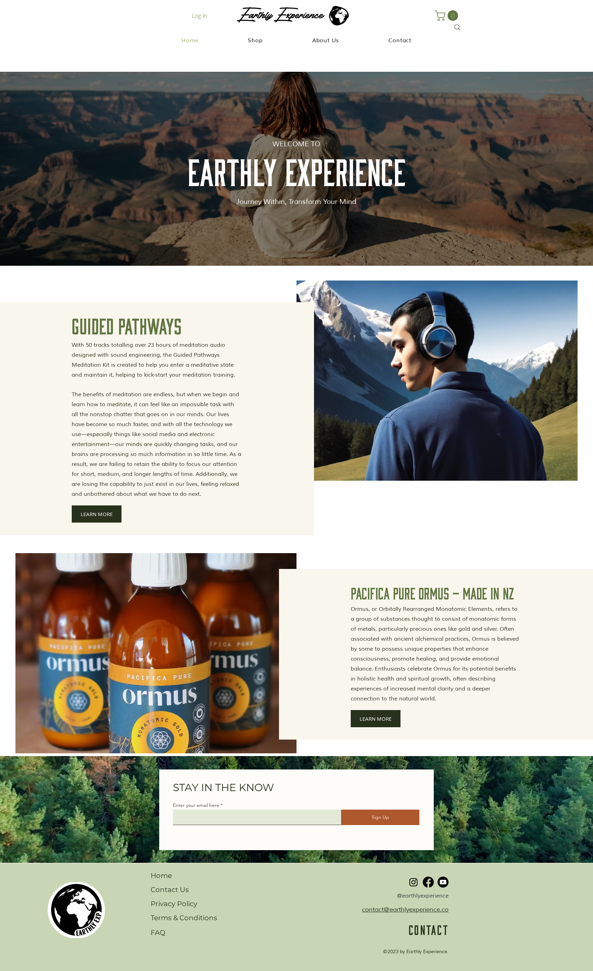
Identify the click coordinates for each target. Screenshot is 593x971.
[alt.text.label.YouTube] (443, 882)
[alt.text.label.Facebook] (428, 882)
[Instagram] (413, 882)
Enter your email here (196, 805)
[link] (448, 15)
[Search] (457, 27)
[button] (255, 40)
